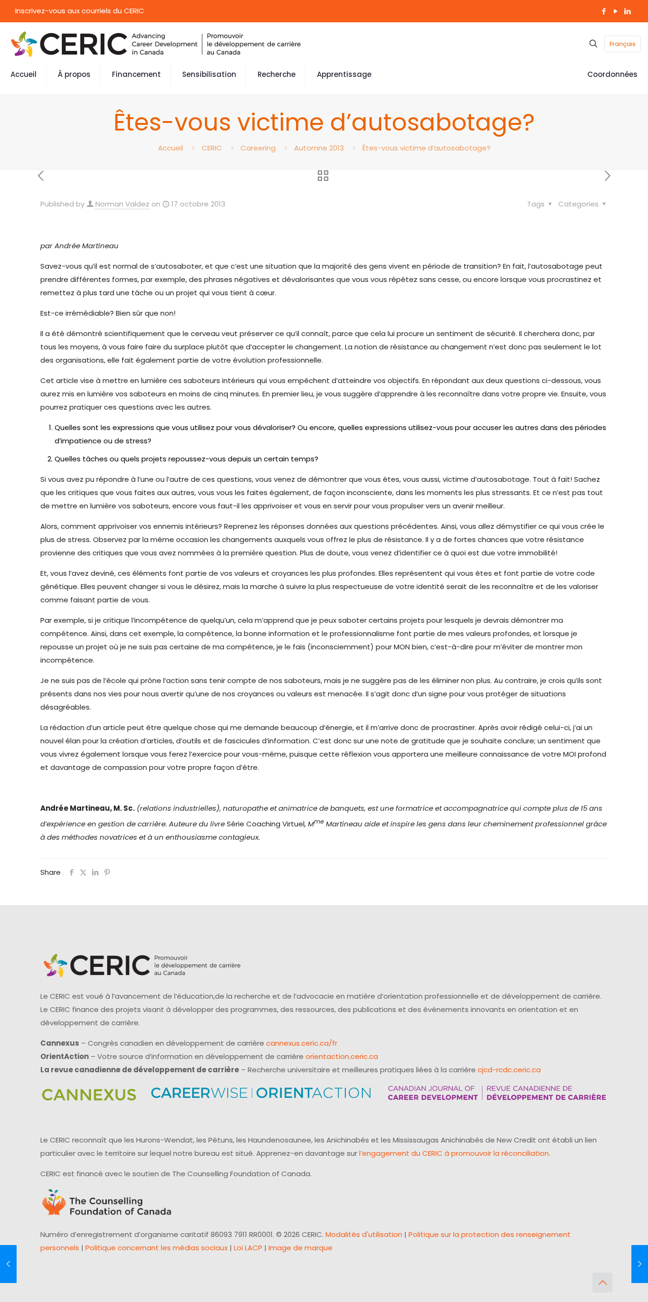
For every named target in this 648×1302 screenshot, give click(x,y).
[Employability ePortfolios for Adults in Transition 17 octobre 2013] (8, 1264)
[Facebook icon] (603, 11)
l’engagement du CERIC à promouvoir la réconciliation (454, 1153)
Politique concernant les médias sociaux (156, 1248)
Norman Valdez (122, 204)
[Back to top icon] (602, 1283)
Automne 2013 (319, 148)
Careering (258, 148)
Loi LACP (248, 1248)
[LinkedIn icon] (627, 11)
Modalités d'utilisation (363, 1234)
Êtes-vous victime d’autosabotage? (426, 148)
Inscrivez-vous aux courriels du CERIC (79, 11)
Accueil (170, 148)
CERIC (212, 148)
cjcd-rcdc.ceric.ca (509, 1070)
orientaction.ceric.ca (341, 1056)
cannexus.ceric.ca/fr (301, 1043)
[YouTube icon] (615, 11)
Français (623, 43)
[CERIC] (156, 43)
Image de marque (300, 1248)
